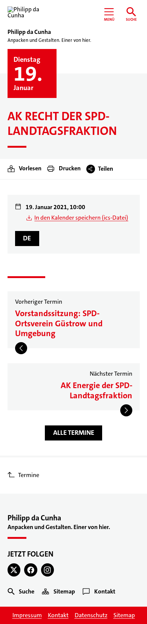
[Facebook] (30, 570)
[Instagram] (47, 570)
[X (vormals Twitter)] (14, 570)
